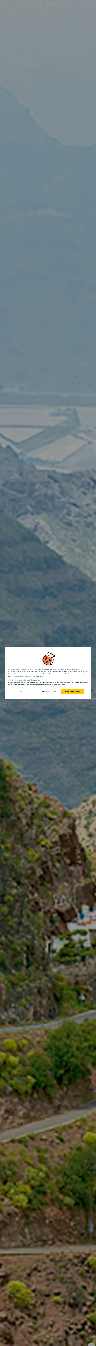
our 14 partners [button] (29, 669)
